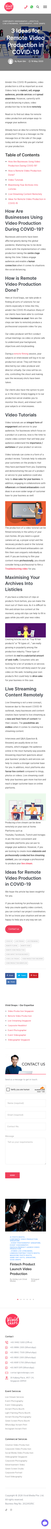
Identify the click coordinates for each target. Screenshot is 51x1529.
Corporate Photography (16, 1461)
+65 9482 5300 (17, 1342)
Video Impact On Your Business (17, 954)
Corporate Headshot (17, 1025)
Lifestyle (33, 21)
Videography (25, 23)
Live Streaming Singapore (19, 1021)
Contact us (13, 929)
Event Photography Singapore (26, 1243)
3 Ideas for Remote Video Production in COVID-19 (26, 41)
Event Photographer (17, 1030)
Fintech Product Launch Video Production (24, 1248)
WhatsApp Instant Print (16, 1425)
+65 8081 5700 (17, 1362)
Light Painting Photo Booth (17, 1413)
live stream (26, 863)
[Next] (45, 1248)
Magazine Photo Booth (21, 1255)
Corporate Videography (15, 21)
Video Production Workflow (16, 963)
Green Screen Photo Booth (17, 1421)
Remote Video (25, 946)
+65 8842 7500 (17, 1352)
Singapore (31, 1257)
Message (9, 1136)
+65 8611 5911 (16, 1367)
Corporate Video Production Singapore (24, 1240)
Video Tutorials (15, 180)
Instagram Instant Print (16, 1429)
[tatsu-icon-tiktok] (6, 1510)
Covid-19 (9, 941)
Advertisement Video (15, 1465)
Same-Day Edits (17, 1257)
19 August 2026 (35, 1280)
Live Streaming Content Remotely (25, 194)
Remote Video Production (15, 950)
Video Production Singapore (32, 959)
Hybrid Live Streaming (21, 1251)
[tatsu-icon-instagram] (11, 1510)
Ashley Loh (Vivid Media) (18, 1280)
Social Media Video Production (19, 1453)
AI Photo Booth (17, 1237)
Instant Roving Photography (18, 1417)
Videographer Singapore (19, 1040)
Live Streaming (10, 23)
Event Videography (19, 1245)
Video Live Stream (12, 959)
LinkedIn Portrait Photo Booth (25, 1253)
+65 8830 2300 (17, 1357)
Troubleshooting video (16, 569)
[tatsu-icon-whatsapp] (32, 7)
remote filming (21, 354)
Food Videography (13, 1477)
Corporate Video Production (18, 1449)
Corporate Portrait (13, 1473)
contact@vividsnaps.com (22, 1373)
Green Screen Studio (14, 1469)
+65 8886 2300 (17, 1347)
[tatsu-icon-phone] (26, 7)
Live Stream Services (14, 1397)
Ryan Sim (22, 61)
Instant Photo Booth (14, 1409)
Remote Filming (12, 946)
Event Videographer (17, 1035)
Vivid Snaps (39, 23)
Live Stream (19, 941)
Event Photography (14, 1401)
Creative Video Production (17, 1445)
